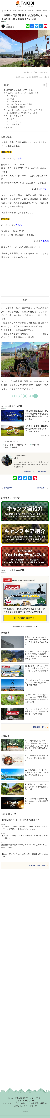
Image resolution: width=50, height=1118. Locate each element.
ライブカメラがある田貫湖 (21, 104)
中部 (29, 10)
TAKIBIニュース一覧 (37, 865)
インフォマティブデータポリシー (15, 1103)
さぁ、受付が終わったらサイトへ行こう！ (24, 110)
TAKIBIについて (21, 1098)
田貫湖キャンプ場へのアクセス (19, 90)
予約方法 (14, 96)
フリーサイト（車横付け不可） (16, 445)
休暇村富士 (43, 189)
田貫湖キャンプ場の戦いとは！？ (23, 113)
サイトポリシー (36, 1098)
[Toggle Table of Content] (43, 85)
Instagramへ (42, 471)
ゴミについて (15, 122)
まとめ (9, 127)
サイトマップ (31, 1106)
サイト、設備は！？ (14, 116)
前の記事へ (8, 488)
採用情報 (44, 1103)
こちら (19, 158)
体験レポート (37, 445)
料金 (12, 99)
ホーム (10, 1098)
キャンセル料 (15, 102)
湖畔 (6, 447)
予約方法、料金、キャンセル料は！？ (22, 93)
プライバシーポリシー (25, 1101)
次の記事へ (41, 488)
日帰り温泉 (14, 124)
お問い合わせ (19, 1106)
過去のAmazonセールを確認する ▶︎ (25, 626)
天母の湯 (45, 241)
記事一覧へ (27, 471)
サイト (13, 119)
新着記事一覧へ (39, 727)
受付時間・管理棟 (17, 107)
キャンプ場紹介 (18, 10)
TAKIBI (6, 10)
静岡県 (14, 447)
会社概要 (34, 1103)
